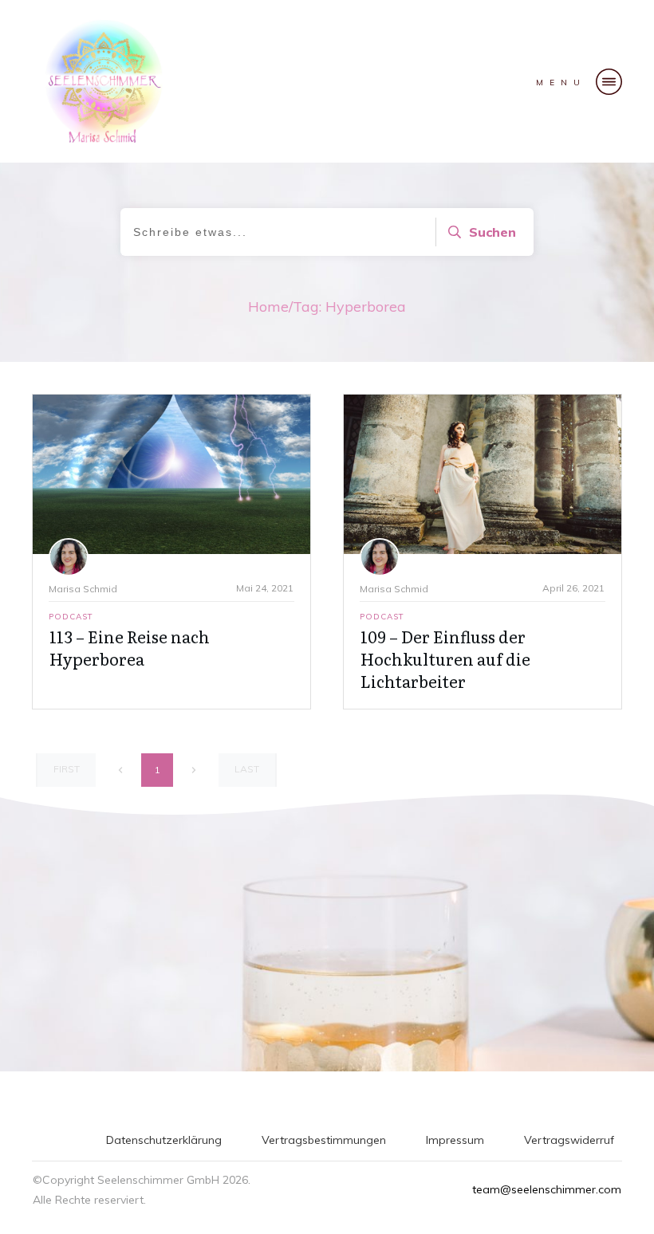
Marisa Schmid (83, 589)
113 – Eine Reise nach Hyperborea (129, 647)
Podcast (71, 616)
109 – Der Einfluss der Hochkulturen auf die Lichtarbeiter (445, 658)
